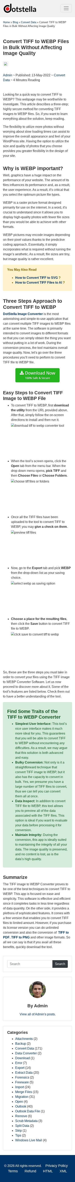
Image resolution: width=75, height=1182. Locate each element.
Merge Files (23, 1092)
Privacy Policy (56, 1166)
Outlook (20, 1106)
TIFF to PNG (20, 937)
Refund (30, 1171)
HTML (48, 1171)
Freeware (22, 1082)
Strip (18, 1130)
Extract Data (24, 1072)
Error (18, 1063)
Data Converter (26, 1053)
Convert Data (24, 1048)
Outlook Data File (27, 1111)
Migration (21, 1096)
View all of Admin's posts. (38, 1014)
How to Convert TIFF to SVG (36, 277)
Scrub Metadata (26, 1121)
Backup (20, 1043)
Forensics (22, 1077)
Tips (18, 1135)
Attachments (24, 1038)
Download (22, 1058)
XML (63, 1171)
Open (19, 1101)
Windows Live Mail (28, 1140)
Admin (8, 75)
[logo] (20, 8)
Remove (21, 1116)
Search (60, 964)
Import (19, 1087)
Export (19, 1067)
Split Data (22, 1125)
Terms (13, 1171)
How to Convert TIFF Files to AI (38, 282)
